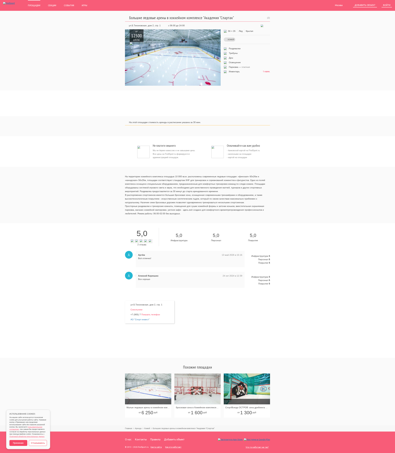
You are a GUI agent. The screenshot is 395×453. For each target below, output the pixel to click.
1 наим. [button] (266, 71)
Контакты (141, 439)
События (69, 5)
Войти (386, 5)
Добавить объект (365, 5)
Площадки (34, 5)
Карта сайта (156, 447)
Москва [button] (339, 5)
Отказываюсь (38, 443)
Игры (84, 5)
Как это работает (173, 447)
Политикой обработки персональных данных (26, 436)
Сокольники (136, 309)
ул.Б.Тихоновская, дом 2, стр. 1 (145, 25)
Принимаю (18, 443)
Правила (155, 439)
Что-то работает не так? (257, 447)
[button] (262, 25)
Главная (128, 428)
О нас (128, 439)
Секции (52, 5)
